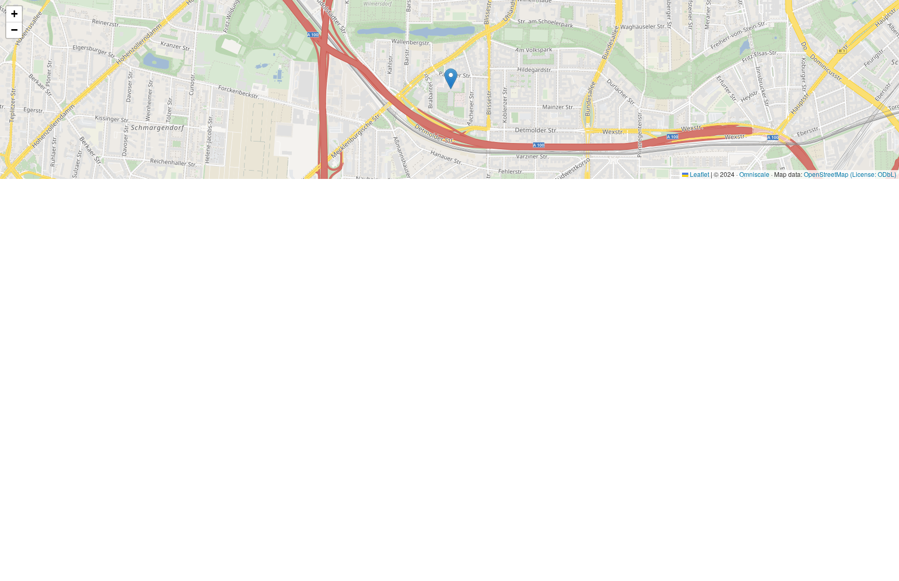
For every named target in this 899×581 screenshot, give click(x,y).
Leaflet (698, 174)
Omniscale (754, 174)
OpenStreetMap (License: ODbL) (850, 174)
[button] (450, 78)
